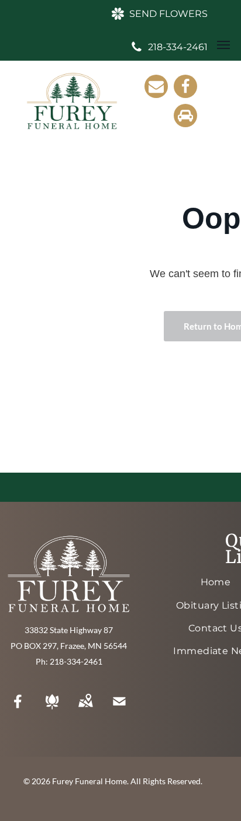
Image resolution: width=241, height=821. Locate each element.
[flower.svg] (52, 709)
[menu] (223, 45)
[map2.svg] (85, 709)
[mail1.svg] (119, 709)
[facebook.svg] (18, 709)
